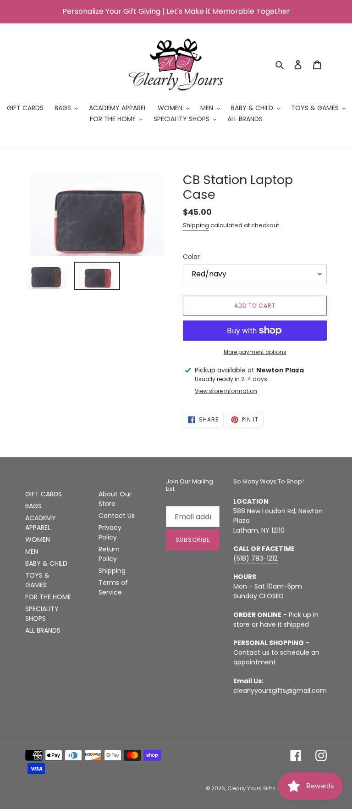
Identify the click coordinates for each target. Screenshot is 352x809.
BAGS (33, 506)
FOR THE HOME (48, 596)
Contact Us (117, 515)
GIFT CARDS (43, 494)
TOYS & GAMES (37, 580)
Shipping (196, 225)
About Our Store (115, 498)
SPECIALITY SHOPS (42, 613)
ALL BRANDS (42, 630)
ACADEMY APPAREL (40, 522)
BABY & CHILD (46, 563)
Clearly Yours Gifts (251, 788)
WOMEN (37, 539)
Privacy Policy (110, 532)
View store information (226, 391)
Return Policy (109, 554)
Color (191, 256)
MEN (31, 551)
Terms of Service (113, 587)
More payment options (255, 352)
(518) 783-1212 (255, 558)
